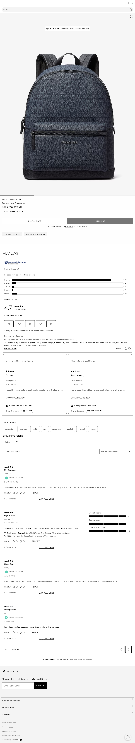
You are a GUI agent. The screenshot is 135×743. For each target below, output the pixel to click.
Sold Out (100, 221)
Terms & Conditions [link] (9, 731)
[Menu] (132, 3)
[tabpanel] (67, 104)
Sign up (40, 685)
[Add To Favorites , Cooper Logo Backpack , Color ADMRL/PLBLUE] (131, 17)
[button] (128, 737)
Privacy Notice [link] (7, 727)
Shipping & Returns (35, 234)
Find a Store (11, 671)
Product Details (12, 234)
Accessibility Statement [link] (11, 735)
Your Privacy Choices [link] (10, 739)
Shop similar (34, 221)
